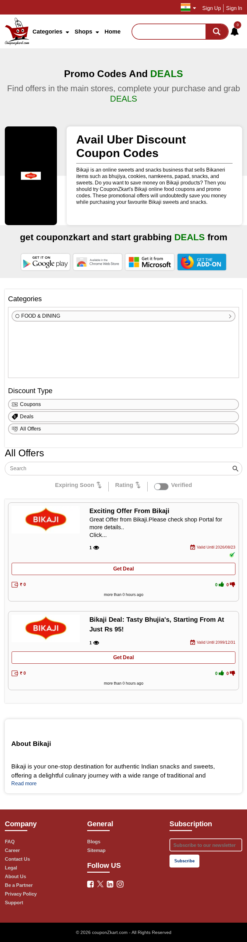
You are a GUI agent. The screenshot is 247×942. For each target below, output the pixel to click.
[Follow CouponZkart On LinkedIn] (110, 884)
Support (14, 902)
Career (12, 850)
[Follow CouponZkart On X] (100, 883)
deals (26, 416)
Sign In (234, 8)
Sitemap (96, 850)
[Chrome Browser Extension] (97, 262)
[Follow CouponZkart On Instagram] (120, 884)
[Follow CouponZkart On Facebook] (90, 884)
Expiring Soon (74, 485)
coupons (30, 404)
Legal (11, 867)
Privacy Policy (21, 894)
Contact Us (17, 859)
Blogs (93, 841)
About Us (15, 876)
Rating (124, 485)
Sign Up (211, 8)
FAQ (10, 841)
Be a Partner (19, 885)
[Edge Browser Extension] (149, 262)
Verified (181, 485)
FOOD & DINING (40, 316)
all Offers (30, 428)
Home (113, 31)
